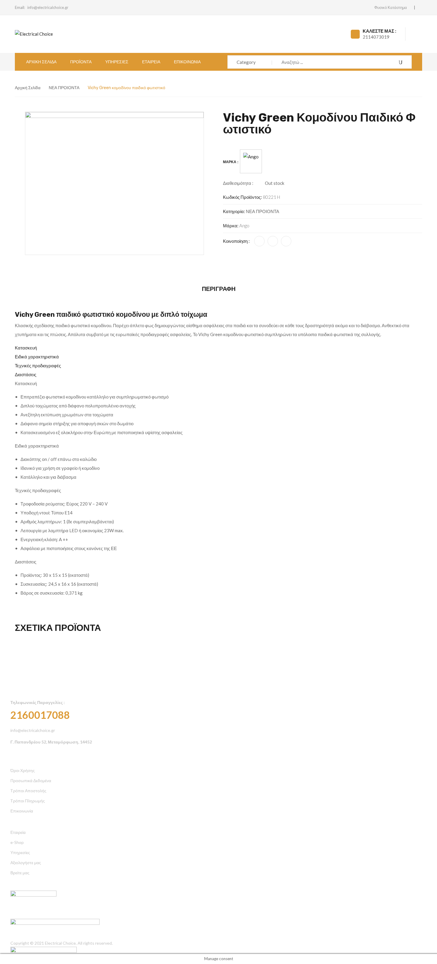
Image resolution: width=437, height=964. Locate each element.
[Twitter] (273, 241)
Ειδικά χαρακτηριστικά (37, 356)
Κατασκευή (26, 347)
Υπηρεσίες (20, 852)
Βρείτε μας (19, 872)
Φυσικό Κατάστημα (390, 7)
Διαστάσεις (25, 374)
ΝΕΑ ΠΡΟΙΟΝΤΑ (64, 87)
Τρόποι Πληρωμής (27, 800)
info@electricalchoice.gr (47, 7)
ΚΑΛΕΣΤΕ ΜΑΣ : (379, 31)
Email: (20, 7)
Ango (244, 225)
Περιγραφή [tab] (218, 288)
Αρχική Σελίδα (27, 87)
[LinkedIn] (286, 241)
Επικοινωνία (21, 810)
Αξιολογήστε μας (25, 862)
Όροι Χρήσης (22, 770)
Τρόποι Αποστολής (28, 790)
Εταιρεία (18, 832)
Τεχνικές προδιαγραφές (38, 365)
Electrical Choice (60, 943)
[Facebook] (259, 241)
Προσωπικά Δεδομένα (30, 780)
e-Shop (17, 842)
